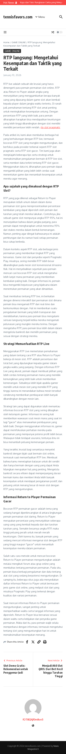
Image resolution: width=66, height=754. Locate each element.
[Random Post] (52, 32)
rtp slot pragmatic (50, 127)
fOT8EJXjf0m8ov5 (33, 719)
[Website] (33, 725)
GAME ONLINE (19, 42)
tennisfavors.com (17, 16)
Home (6, 42)
